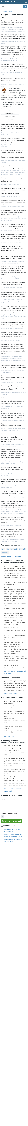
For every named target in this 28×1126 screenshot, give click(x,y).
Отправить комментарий (11, 821)
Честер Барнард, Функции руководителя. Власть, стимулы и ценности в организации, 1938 (13, 301)
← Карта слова (6, 11)
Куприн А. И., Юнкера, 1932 (11, 627)
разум (13, 769)
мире (22, 758)
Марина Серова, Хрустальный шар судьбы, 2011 (13, 525)
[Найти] (25, 6)
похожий (5, 553)
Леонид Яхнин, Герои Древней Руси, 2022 (11, 184)
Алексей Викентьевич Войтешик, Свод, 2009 (12, 498)
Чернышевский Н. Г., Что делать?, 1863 (14, 668)
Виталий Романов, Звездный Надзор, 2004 (12, 230)
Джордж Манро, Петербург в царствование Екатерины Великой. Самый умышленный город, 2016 (13, 316)
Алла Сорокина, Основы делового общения (12, 242)
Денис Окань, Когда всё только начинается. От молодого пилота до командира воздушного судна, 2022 (13, 84)
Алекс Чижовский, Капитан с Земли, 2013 (12, 253)
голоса (14, 761)
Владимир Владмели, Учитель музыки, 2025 (12, 382)
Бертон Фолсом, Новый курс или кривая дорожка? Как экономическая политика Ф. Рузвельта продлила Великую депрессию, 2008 (13, 29)
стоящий (14, 549)
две (3, 549)
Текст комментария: (9, 799)
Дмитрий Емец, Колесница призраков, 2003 (12, 206)
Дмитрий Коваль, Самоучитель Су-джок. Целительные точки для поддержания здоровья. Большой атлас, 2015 (14, 218)
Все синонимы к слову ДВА (11, 557)
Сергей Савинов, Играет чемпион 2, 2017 (12, 328)
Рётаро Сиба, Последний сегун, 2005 (10, 196)
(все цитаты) (9, 736)
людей (19, 745)
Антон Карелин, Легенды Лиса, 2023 (10, 340)
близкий (22, 549)
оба (7, 549)
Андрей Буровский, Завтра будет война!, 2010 (13, 420)
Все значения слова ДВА (12, 693)
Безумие (6, 769)
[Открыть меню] (25, 2)
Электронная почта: (9, 813)
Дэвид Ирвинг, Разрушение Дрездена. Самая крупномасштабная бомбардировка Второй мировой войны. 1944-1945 (12, 461)
